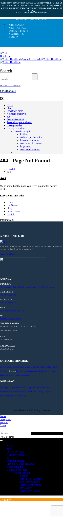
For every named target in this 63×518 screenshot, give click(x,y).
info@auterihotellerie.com (12, 310)
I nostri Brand (14, 211)
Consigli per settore (16, 128)
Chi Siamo (12, 205)
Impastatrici (26, 146)
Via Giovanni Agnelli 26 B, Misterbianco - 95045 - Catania (27, 287)
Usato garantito (14, 125)
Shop (9, 108)
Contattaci (18, 27)
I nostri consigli (21, 131)
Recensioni (14, 391)
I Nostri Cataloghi (21, 375)
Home (10, 105)
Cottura (24, 134)
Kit (8, 116)
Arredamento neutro (30, 143)
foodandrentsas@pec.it (10, 318)
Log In (14, 36)
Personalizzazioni (15, 119)
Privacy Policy (37, 391)
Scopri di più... (7, 254)
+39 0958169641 (8, 302)
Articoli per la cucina (31, 137)
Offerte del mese (15, 110)
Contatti (11, 214)
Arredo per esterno (30, 149)
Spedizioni (9, 387)
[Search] (34, 76)
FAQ (2, 387)
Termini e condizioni (16, 395)
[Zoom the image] (31, 241)
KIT (18, 371)
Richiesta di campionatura (26, 387)
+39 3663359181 (8, 295)
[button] (6, 70)
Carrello (16, 33)
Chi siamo (16, 24)
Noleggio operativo (16, 113)
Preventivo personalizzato (19, 122)
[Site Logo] (8, 56)
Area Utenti (18, 30)
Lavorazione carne (30, 140)
